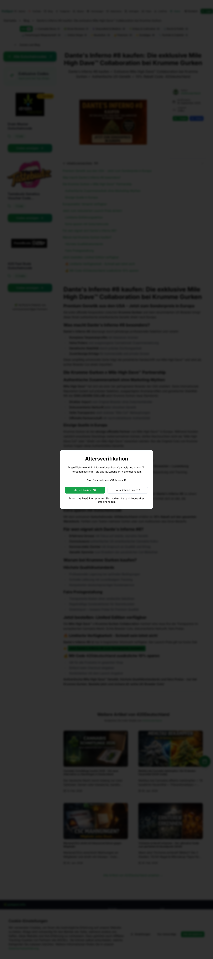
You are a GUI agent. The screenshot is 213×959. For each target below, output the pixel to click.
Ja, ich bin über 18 (85, 490)
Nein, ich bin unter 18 (127, 490)
